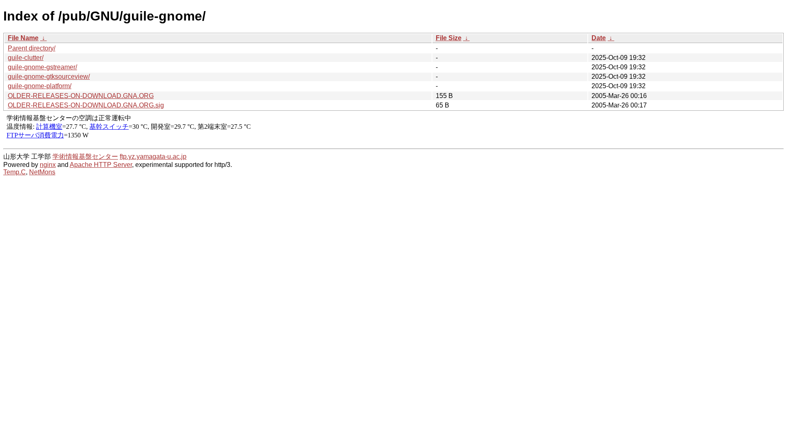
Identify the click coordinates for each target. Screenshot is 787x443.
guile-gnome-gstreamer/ (42, 67)
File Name (23, 37)
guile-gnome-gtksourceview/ (49, 76)
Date (598, 37)
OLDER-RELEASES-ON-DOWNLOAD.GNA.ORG (81, 95)
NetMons (42, 172)
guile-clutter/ (25, 57)
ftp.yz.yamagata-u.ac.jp (153, 156)
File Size (449, 37)
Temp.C (14, 172)
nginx (48, 164)
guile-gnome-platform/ (39, 85)
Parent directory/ (31, 48)
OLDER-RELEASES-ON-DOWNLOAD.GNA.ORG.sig (86, 105)
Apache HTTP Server (101, 164)
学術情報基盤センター (85, 156)
